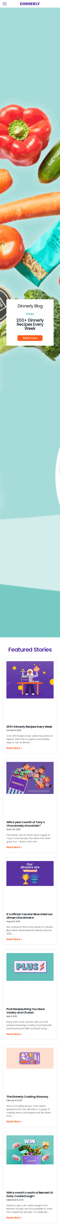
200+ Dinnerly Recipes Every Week (30, 324)
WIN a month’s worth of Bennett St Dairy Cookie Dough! (29, 1194)
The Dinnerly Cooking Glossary (27, 1097)
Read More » (14, 748)
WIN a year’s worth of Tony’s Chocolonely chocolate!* (25, 824)
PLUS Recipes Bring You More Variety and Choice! (25, 1011)
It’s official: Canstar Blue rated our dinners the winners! (29, 916)
